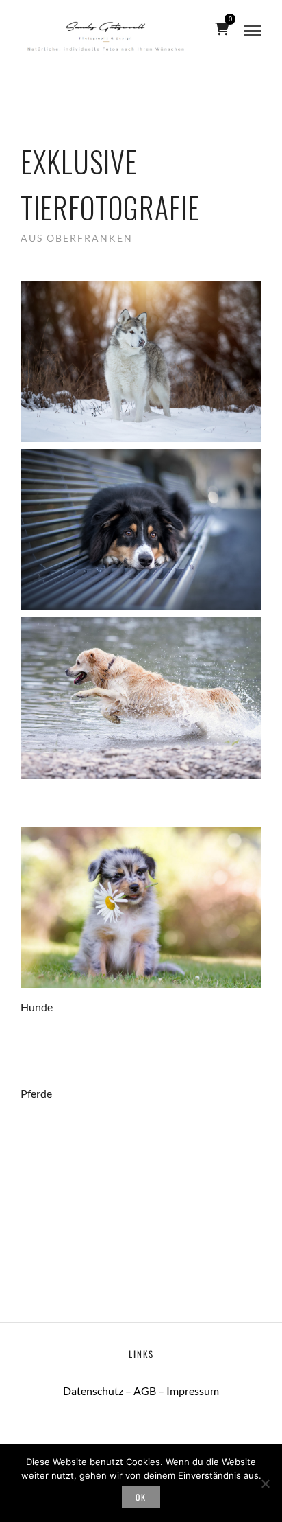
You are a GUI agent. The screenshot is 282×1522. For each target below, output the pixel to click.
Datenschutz (93, 1390)
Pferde (36, 1093)
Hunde (37, 1006)
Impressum (192, 1390)
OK (141, 1497)
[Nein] (265, 1483)
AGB (144, 1390)
